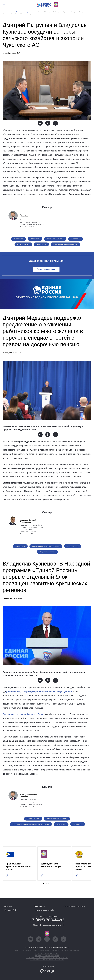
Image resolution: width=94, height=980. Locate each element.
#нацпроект (41, 244)
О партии (8, 906)
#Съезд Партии (33, 818)
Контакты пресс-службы (44, 910)
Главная (6, 12)
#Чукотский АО (23, 244)
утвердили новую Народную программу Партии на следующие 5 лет (39, 691)
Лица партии (39, 906)
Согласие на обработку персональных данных (47, 959)
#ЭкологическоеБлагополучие (65, 244)
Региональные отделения (74, 906)
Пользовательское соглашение (47, 953)
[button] (43, 883)
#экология (76, 239)
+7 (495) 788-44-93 (47, 920)
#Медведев (20, 546)
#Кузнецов (35, 239)
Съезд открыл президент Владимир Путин (23, 714)
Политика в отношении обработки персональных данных (47, 957)
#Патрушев (18, 239)
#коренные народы (47, 552)
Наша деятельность (18, 12)
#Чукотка (77, 824)
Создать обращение (46, 269)
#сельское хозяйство (55, 239)
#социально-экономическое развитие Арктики (31, 824)
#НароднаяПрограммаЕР (57, 818)
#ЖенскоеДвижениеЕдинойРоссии (46, 546)
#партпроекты (72, 546)
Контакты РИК (10, 910)
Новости (32, 12)
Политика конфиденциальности (47, 955)
